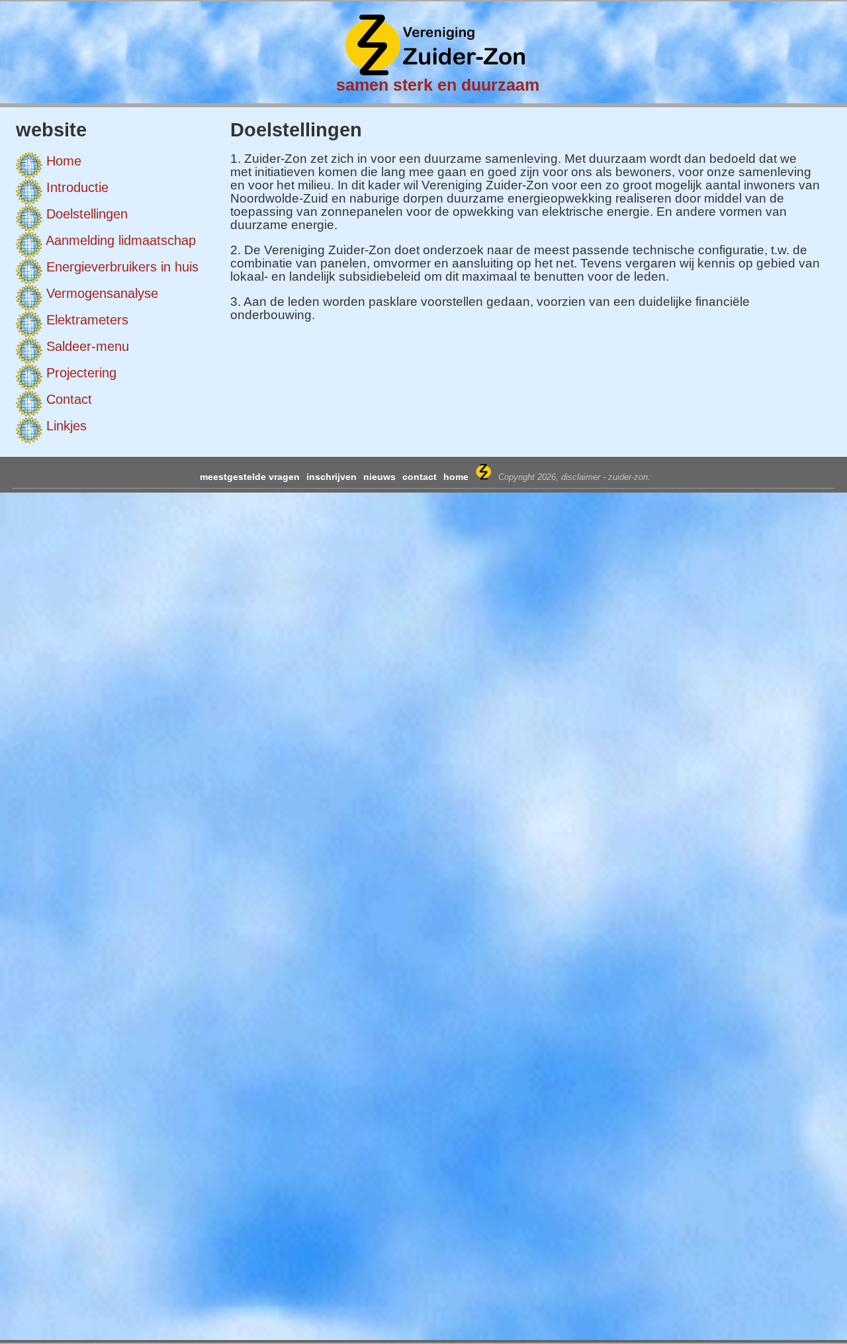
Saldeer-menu (87, 346)
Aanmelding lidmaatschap (121, 240)
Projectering (81, 372)
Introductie (77, 187)
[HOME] (434, 71)
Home (63, 161)
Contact (69, 399)
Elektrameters (87, 319)
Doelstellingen (87, 214)
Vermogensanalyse (102, 293)
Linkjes (66, 425)
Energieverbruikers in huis (122, 267)
